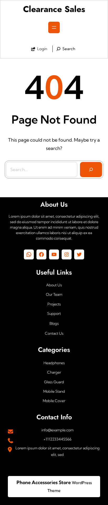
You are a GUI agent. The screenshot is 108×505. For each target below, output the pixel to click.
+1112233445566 (58, 439)
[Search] (91, 169)
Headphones (54, 363)
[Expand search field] (65, 49)
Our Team (54, 294)
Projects (54, 304)
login (42, 48)
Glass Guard (54, 382)
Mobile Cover (54, 400)
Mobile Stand (54, 391)
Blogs (54, 323)
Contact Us (54, 333)
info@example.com (57, 430)
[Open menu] (54, 27)
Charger (54, 372)
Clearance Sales (54, 9)
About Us (54, 285)
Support (54, 313)
